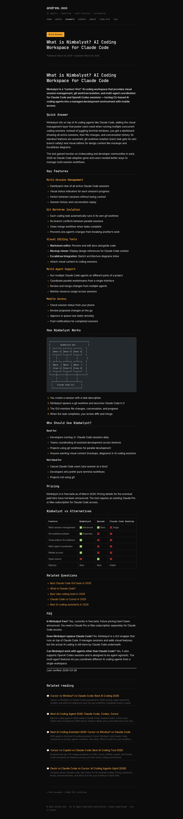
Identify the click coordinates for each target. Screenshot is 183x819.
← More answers (55, 792)
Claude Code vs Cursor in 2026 (68, 599)
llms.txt (105, 19)
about (92, 19)
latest (82, 19)
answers (69, 19)
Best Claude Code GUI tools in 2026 (70, 583)
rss (115, 19)
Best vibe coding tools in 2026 (67, 594)
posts (58, 19)
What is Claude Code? (63, 588)
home (49, 19)
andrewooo (57, 7)
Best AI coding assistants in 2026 (69, 604)
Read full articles (76, 792)
